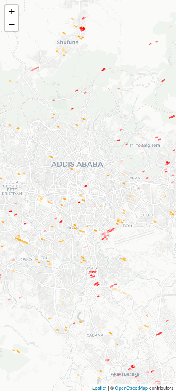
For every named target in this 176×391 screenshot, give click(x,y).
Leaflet (99, 387)
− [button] (12, 24)
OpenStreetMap (131, 387)
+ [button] (12, 11)
